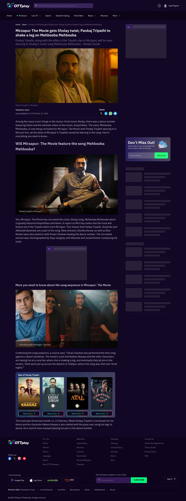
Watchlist (81, 439)
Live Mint (61, 489)
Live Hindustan (46, 489)
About (113, 456)
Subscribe (161, 155)
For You (46, 439)
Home (45, 443)
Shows (45, 451)
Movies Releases (84, 460)
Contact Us (149, 439)
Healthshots (99, 489)
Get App (114, 451)
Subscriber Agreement (154, 443)
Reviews (80, 447)
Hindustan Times (27, 489)
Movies (46, 447)
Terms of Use (150, 447)
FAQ (146, 456)
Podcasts (114, 439)
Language (47, 456)
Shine (87, 489)
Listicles (80, 451)
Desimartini (75, 489)
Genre (45, 460)
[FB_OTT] (9, 459)
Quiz (113, 460)
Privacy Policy (150, 451)
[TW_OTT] (14, 459)
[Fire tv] (70, 480)
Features (80, 464)
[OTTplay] (18, 6)
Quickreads (81, 456)
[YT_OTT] (24, 459)
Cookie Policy (116, 447)
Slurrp (112, 489)
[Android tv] (53, 480)
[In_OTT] (19, 459)
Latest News (82, 443)
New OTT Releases (51, 464)
